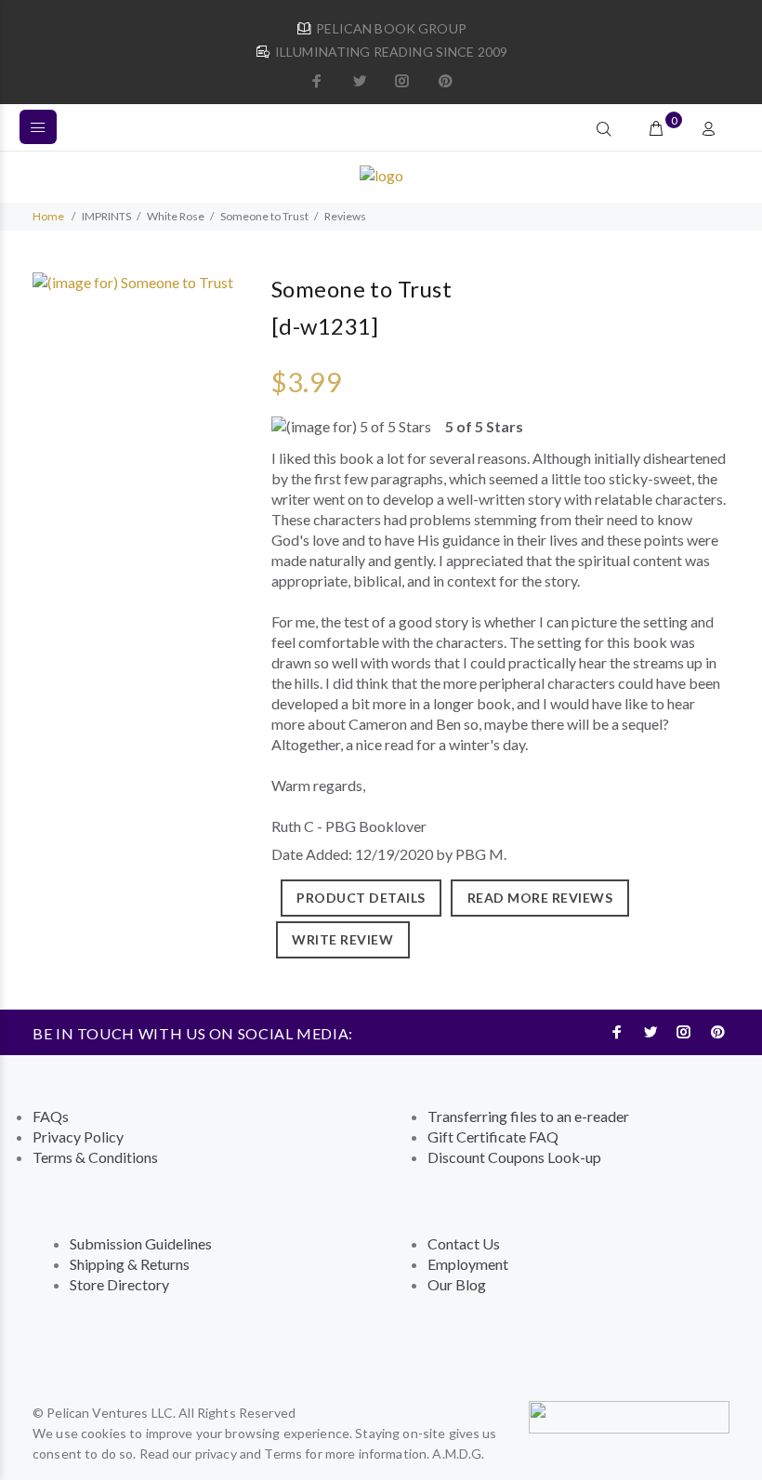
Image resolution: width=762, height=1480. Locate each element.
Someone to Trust (264, 216)
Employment (467, 1264)
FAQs (51, 1116)
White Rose (175, 216)
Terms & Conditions (95, 1157)
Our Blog (456, 1284)
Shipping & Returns (130, 1264)
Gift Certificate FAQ (492, 1136)
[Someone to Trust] (133, 280)
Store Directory (119, 1284)
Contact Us (463, 1243)
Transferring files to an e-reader (528, 1116)
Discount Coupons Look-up (514, 1157)
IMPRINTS (106, 216)
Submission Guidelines (141, 1243)
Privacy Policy (78, 1136)
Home (48, 216)
